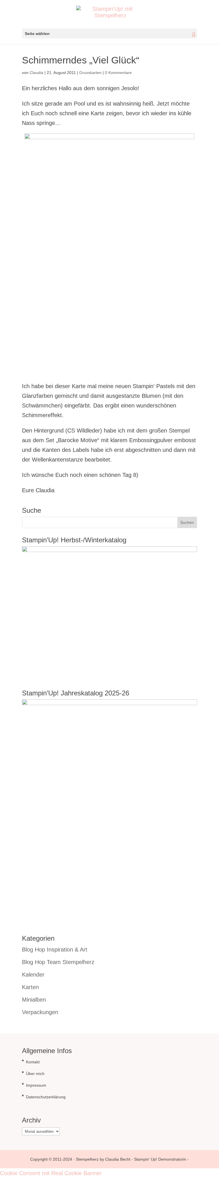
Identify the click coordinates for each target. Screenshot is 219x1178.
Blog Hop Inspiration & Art (54, 949)
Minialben (34, 999)
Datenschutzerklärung (46, 1097)
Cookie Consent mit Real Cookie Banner (51, 1173)
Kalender (33, 974)
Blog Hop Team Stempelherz (58, 962)
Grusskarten (90, 72)
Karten (30, 987)
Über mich (35, 1073)
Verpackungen (40, 1012)
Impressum (36, 1085)
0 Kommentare (118, 72)
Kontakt (33, 1062)
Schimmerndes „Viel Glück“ (80, 60)
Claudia (36, 72)
